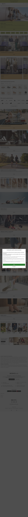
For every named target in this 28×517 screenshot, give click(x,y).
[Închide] (24, 250)
